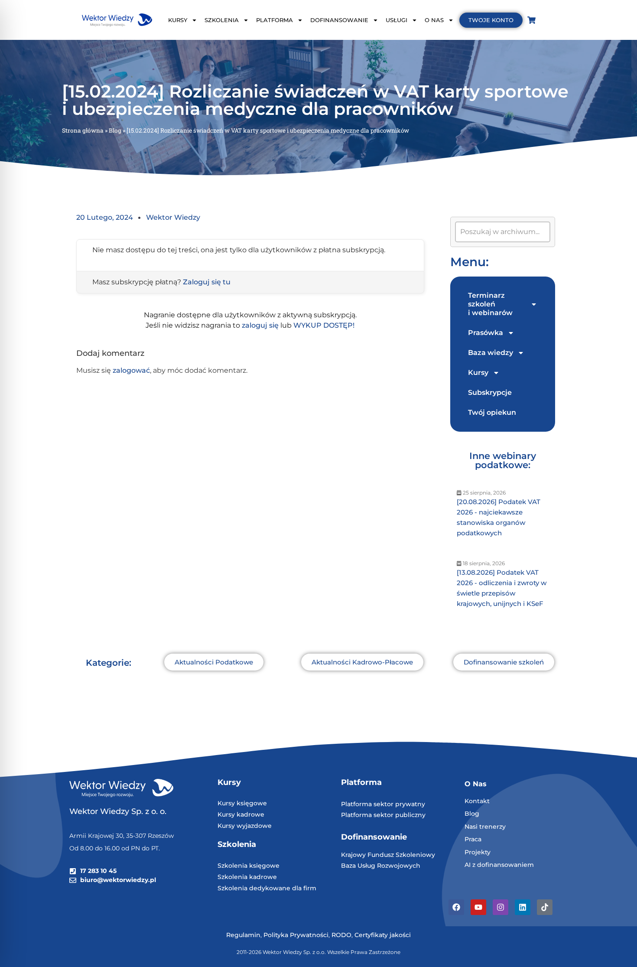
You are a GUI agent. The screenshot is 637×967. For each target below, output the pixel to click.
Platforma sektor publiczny (383, 815)
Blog (115, 130)
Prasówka (485, 333)
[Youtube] (478, 907)
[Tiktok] (544, 907)
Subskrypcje (490, 392)
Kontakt (477, 801)
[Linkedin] (522, 907)
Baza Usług (359, 865)
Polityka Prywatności (295, 935)
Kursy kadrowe (241, 814)
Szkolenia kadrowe (247, 877)
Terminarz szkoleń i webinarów (490, 304)
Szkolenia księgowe (249, 865)
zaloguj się (260, 325)
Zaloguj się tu (207, 282)
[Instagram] (500, 907)
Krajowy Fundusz (368, 855)
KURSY (177, 19)
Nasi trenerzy (485, 826)
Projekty (478, 852)
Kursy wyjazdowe (245, 826)
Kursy (478, 372)
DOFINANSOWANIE (339, 19)
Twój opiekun (492, 412)
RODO (341, 935)
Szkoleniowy (415, 855)
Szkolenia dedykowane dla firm (267, 888)
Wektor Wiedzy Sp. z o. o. (119, 811)
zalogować (131, 370)
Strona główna (83, 130)
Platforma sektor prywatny (383, 804)
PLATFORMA (274, 19)
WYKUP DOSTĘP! (323, 325)
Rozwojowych (398, 865)
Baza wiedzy (490, 352)
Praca (473, 839)
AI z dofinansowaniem (499, 865)
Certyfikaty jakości (382, 935)
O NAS (434, 19)
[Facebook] (456, 907)
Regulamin (243, 935)
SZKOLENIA (222, 19)
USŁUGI (396, 19)
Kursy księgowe (242, 803)
